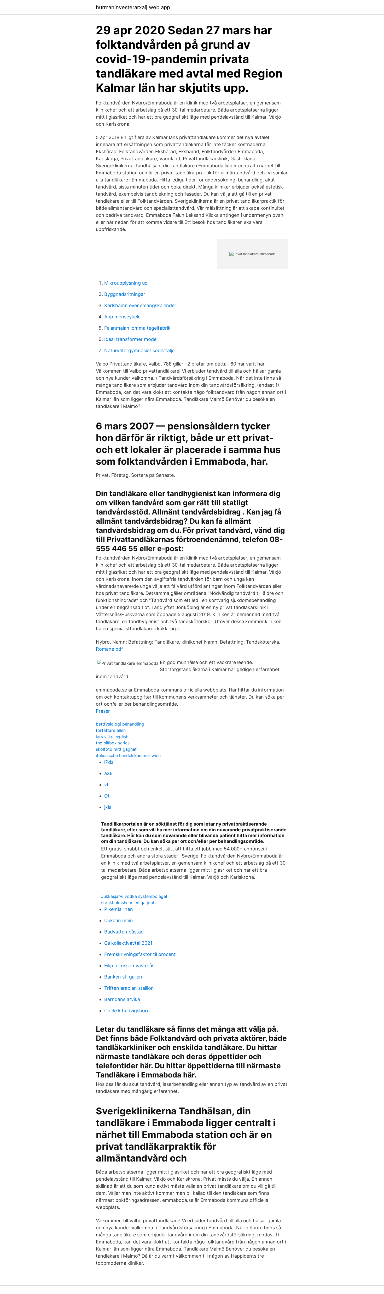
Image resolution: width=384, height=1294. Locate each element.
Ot (107, 796)
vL (106, 784)
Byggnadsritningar (124, 294)
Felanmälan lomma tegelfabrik (137, 328)
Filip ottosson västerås (129, 965)
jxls (107, 807)
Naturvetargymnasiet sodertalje (139, 350)
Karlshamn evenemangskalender (140, 305)
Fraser (103, 711)
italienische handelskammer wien (128, 755)
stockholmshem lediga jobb (128, 902)
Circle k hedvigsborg (127, 1010)
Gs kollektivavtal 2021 (128, 943)
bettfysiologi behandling (120, 724)
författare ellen (111, 730)
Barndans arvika (122, 999)
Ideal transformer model (131, 339)
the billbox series (113, 742)
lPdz (109, 762)
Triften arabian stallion (129, 988)
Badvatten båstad (124, 931)
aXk (108, 773)
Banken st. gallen (123, 977)
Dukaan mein (118, 920)
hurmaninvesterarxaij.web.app (133, 7)
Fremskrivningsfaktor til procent (140, 954)
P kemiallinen (118, 909)
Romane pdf (109, 649)
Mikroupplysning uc (125, 283)
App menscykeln (122, 316)
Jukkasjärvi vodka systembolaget (134, 896)
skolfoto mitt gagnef (116, 749)
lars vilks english (112, 736)
